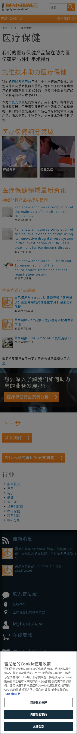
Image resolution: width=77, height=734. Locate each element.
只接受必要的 (38, 714)
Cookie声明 (12, 694)
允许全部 (38, 726)
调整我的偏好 (38, 702)
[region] (38, 692)
